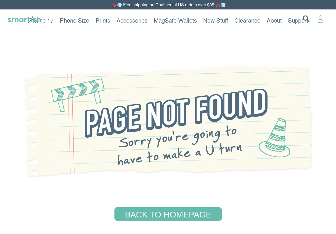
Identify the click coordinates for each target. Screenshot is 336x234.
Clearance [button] (247, 20)
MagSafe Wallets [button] (175, 20)
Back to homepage (168, 214)
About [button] (274, 20)
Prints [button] (103, 20)
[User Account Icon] (322, 18)
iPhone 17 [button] (41, 20)
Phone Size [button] (74, 20)
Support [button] (298, 20)
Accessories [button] (132, 20)
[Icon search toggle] (307, 18)
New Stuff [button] (215, 20)
